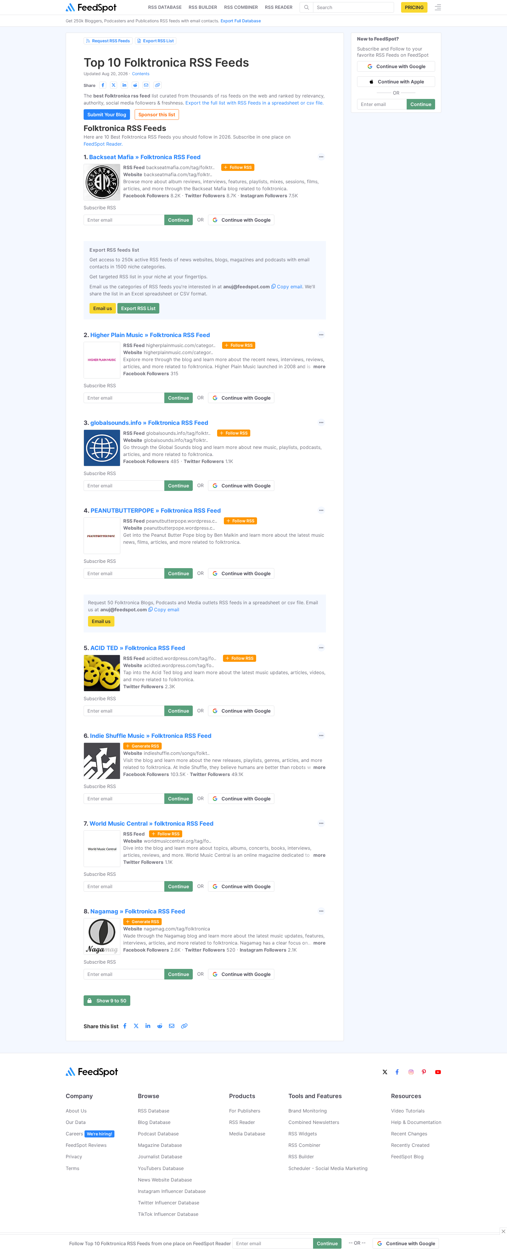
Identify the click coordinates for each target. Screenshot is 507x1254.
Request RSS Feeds (111, 40)
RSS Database (153, 1111)
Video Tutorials (408, 1111)
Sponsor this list (156, 114)
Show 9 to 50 (111, 1001)
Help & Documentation (416, 1122)
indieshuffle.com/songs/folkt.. (176, 753)
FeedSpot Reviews (86, 1145)
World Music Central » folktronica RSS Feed (151, 823)
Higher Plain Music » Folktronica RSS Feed (150, 335)
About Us (76, 1111)
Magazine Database (160, 1145)
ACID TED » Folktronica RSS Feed (137, 648)
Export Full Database (241, 20)
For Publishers (244, 1111)
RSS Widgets (302, 1134)
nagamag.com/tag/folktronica (177, 929)
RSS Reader (279, 7)
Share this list (101, 1026)
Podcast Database (158, 1134)
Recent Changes (409, 1134)
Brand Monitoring (307, 1111)
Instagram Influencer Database (172, 1191)
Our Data (76, 1122)
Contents (140, 73)
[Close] (503, 1231)
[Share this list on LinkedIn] (124, 85)
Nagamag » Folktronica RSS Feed (137, 911)
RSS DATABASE (165, 7)
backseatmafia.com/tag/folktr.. (180, 167)
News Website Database (165, 1180)
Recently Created (410, 1145)
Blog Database (154, 1122)
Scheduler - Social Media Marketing (328, 1168)
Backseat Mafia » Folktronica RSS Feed (145, 157)
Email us (102, 308)
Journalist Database (160, 1156)
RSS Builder (301, 1156)
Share (89, 85)
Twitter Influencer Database (168, 1203)
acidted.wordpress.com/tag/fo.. (181, 658)
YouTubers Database (161, 1168)
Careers (89, 1134)
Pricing (414, 7)
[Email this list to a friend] (146, 85)
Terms (72, 1168)
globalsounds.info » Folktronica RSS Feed (149, 422)
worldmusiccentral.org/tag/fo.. (177, 841)
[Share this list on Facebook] (102, 85)
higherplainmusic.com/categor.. (180, 345)
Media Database (247, 1134)
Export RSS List (158, 40)
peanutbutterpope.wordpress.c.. (181, 521)
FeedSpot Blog (407, 1156)
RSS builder (203, 7)
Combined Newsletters (313, 1122)
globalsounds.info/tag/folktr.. (178, 433)
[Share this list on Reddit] (135, 85)
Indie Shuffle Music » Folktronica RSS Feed (151, 735)
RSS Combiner (241, 7)
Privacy (74, 1156)
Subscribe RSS (100, 208)
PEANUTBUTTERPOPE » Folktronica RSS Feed (156, 510)
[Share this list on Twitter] (113, 85)
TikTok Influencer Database (168, 1214)
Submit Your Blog (106, 114)
